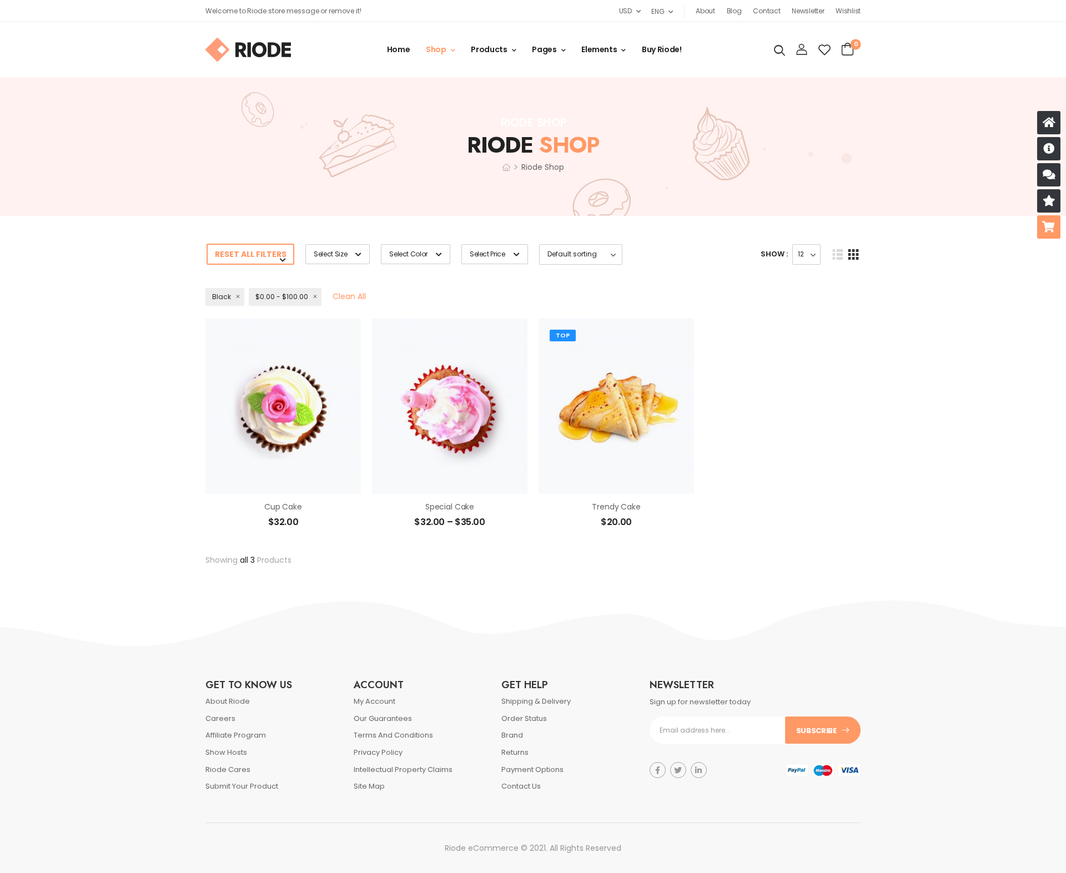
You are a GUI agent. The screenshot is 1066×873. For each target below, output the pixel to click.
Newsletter (808, 11)
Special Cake (449, 506)
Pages (544, 49)
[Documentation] (1048, 148)
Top (563, 335)
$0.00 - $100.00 (281, 296)
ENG (657, 11)
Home (398, 49)
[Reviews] (1048, 201)
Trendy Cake (616, 506)
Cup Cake (283, 506)
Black (221, 296)
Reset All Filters (250, 254)
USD (625, 11)
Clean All (349, 296)
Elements (599, 49)
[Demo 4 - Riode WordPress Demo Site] (248, 50)
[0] (847, 49)
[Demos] (1048, 122)
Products (489, 49)
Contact (766, 11)
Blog (734, 11)
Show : (774, 254)
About (705, 11)
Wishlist (848, 11)
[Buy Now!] (1048, 227)
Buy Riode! (662, 49)
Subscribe (816, 730)
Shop (436, 49)
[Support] (1048, 174)
